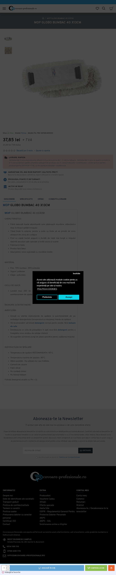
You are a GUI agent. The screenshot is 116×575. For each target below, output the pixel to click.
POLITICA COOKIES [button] (47, 289)
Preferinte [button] (47, 297)
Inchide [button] (76, 274)
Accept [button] (68, 297)
